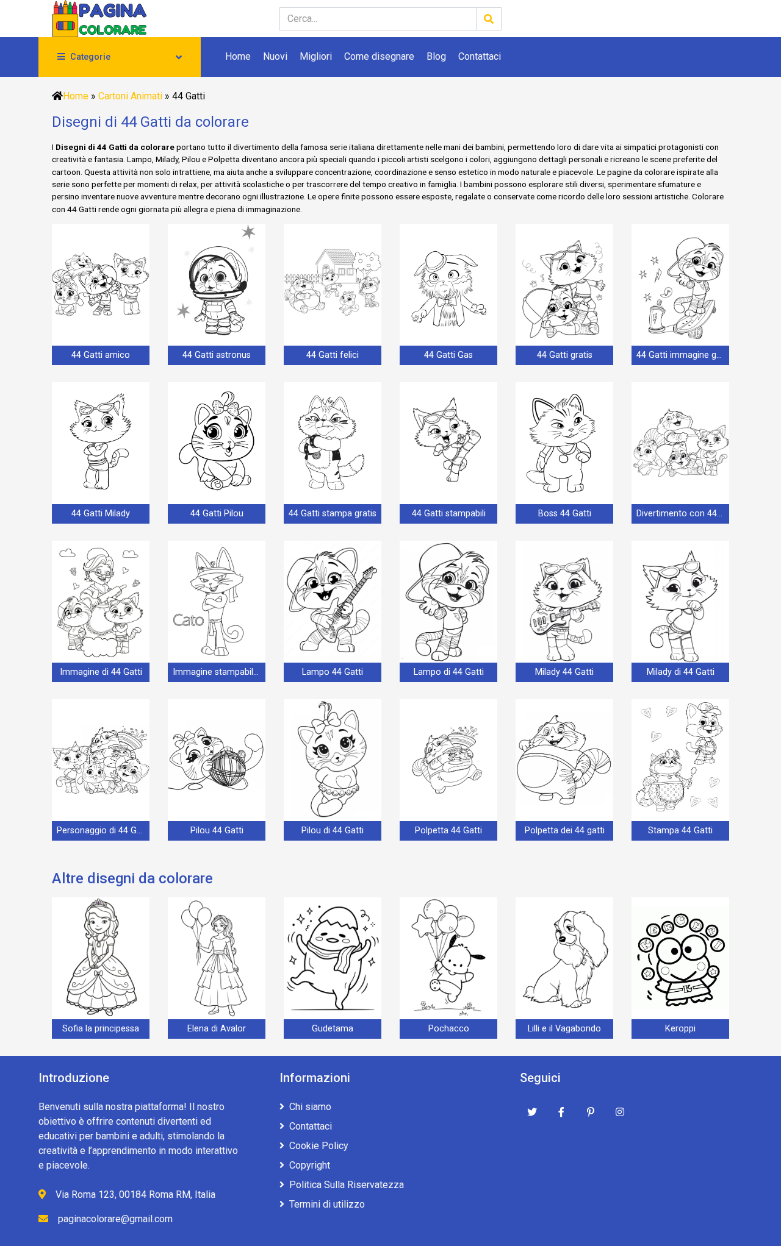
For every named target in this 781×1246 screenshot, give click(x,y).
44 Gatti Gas (448, 355)
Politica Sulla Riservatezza (346, 1185)
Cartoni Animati (130, 96)
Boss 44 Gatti (564, 513)
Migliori (316, 56)
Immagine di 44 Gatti (101, 672)
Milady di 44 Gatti (680, 672)
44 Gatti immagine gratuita (682, 355)
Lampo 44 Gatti (332, 672)
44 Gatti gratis (564, 355)
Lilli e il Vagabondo (564, 1029)
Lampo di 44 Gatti (449, 672)
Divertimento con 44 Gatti (682, 513)
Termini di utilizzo (327, 1204)
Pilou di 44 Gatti (332, 830)
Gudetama (332, 1029)
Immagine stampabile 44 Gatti (219, 672)
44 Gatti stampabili (449, 513)
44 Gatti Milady (100, 513)
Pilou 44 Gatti (216, 830)
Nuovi (275, 56)
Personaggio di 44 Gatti (103, 830)
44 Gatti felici (332, 355)
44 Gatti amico (100, 355)
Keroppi (680, 1029)
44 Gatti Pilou (216, 513)
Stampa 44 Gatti (680, 830)
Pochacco (448, 1029)
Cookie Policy (318, 1146)
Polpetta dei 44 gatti (565, 830)
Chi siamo (310, 1106)
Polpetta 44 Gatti (448, 830)
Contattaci (479, 56)
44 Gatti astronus (216, 355)
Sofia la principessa (100, 1029)
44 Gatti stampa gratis (332, 513)
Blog (436, 56)
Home (238, 56)
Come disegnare (379, 56)
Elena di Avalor (216, 1029)
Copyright (309, 1165)
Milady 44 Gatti (564, 672)
